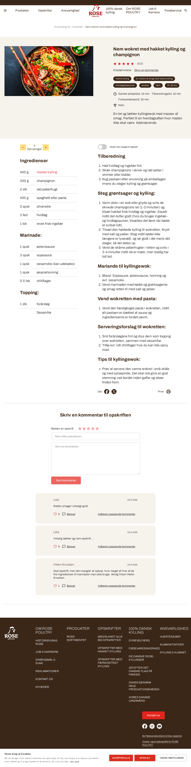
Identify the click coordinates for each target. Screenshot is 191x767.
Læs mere (74, 761)
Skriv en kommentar (146, 70)
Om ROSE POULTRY (133, 10)
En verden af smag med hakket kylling (154, 79)
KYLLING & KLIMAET (173, 652)
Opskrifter (45, 10)
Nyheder (42, 686)
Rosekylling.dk (62, 27)
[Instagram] (152, 726)
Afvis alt (145, 758)
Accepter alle (121, 758)
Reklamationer (47, 671)
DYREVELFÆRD (139, 640)
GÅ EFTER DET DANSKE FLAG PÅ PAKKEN (140, 671)
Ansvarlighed (70, 10)
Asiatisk (145, 85)
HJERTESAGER (170, 636)
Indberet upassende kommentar (116, 514)
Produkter (22, 10)
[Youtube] (159, 726)
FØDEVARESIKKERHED (144, 648)
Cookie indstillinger (172, 758)
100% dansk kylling (114, 10)
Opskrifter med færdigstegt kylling (110, 663)
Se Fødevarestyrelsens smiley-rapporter (162, 736)
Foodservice (173, 10)
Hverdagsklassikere (125, 85)
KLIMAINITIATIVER (172, 644)
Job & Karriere (154, 10)
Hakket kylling (122, 79)
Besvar (71, 514)
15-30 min (172, 85)
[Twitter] (114, 391)
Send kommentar (66, 480)
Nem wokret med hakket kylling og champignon (111, 27)
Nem (158, 85)
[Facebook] (106, 391)
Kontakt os (44, 679)
